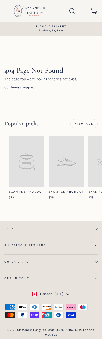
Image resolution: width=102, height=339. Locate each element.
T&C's (10, 229)
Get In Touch (18, 278)
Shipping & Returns (25, 245)
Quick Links (16, 262)
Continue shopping (19, 87)
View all (84, 124)
